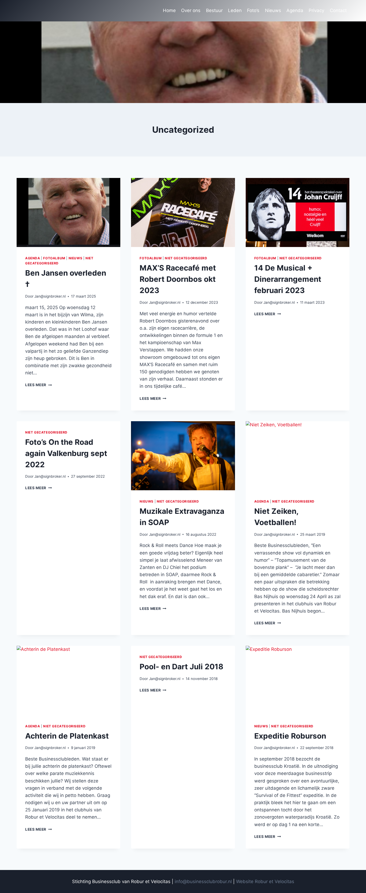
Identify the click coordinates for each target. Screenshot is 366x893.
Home (169, 10)
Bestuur (214, 10)
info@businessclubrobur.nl (203, 881)
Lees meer (38, 385)
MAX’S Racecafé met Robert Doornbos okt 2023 (178, 279)
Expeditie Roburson (290, 735)
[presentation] (68, 212)
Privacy (316, 10)
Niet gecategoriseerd (186, 258)
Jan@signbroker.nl (50, 296)
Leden (235, 10)
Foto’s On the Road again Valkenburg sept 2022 (66, 453)
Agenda (294, 10)
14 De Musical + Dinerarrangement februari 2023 (287, 279)
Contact (338, 10)
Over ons (190, 10)
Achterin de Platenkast (67, 735)
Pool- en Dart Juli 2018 (181, 666)
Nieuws (273, 10)
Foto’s (253, 10)
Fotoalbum (54, 258)
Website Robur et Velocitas (265, 881)
